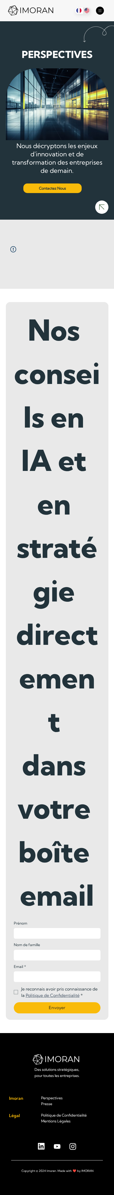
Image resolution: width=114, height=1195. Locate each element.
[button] (52, 188)
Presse (46, 1103)
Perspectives (52, 1098)
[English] (87, 10)
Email (20, 966)
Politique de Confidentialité (64, 1115)
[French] (79, 10)
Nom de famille (27, 944)
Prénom (20, 923)
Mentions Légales (56, 1121)
